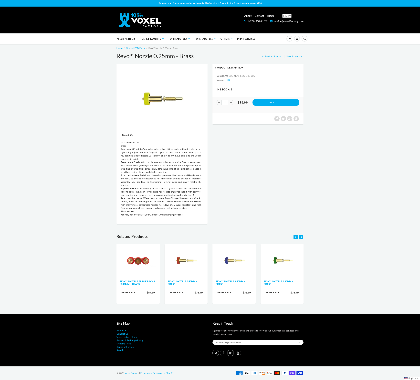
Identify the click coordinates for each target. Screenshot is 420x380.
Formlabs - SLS (204, 39)
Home (119, 48)
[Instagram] (230, 353)
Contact (259, 15)
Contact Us (122, 333)
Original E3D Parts (135, 48)
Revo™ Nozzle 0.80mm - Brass (278, 282)
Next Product (293, 56)
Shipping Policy (124, 343)
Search (120, 350)
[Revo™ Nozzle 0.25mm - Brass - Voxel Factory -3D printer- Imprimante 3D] (162, 98)
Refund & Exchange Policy (129, 340)
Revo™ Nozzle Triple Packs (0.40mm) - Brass (137, 282)
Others (225, 39)
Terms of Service (125, 346)
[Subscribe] (299, 342)
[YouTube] (238, 353)
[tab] (128, 135)
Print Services (246, 39)
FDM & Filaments (150, 39)
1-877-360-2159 (257, 21)
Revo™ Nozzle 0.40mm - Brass (182, 282)
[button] (412, 378)
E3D (228, 79)
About (248, 15)
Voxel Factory (132, 373)
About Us (121, 330)
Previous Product (273, 56)
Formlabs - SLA (177, 39)
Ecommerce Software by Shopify (157, 373)
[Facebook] (223, 353)
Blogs (270, 15)
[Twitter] (215, 353)
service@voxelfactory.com (288, 21)
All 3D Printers (126, 39)
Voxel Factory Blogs (126, 337)
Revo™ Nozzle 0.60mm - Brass (230, 282)
